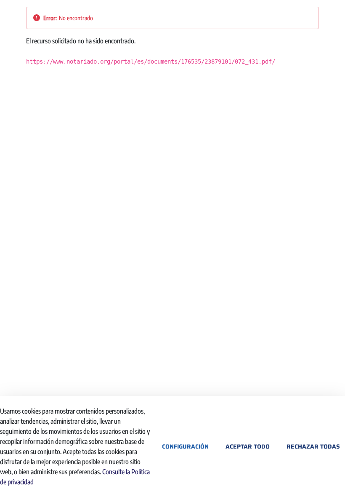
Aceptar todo (248, 446)
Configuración (185, 446)
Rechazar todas (313, 446)
